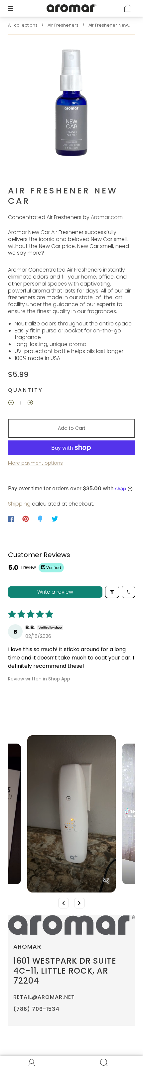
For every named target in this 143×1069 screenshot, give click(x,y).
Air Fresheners (63, 25)
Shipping (19, 504)
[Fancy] (40, 519)
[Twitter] (55, 519)
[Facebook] (11, 519)
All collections (23, 25)
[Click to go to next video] (79, 903)
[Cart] (127, 8)
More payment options (35, 463)
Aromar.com (107, 217)
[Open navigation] (15, 8)
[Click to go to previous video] (63, 903)
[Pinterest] (25, 519)
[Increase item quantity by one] (30, 403)
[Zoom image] (71, 103)
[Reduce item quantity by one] (11, 403)
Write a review (55, 592)
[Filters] (112, 592)
